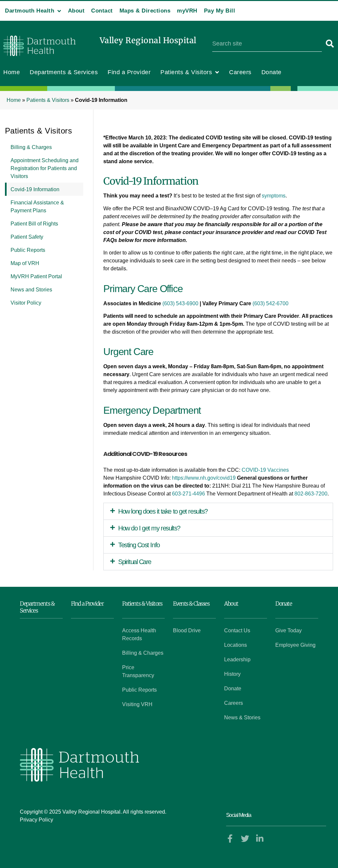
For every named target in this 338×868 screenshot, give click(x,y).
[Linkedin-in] (260, 838)
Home (11, 72)
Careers (240, 72)
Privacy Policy (36, 820)
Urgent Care (128, 351)
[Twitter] (245, 838)
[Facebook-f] (230, 838)
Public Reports (28, 250)
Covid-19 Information (35, 189)
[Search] (330, 44)
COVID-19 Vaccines (265, 470)
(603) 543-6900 (180, 303)
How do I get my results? (149, 528)
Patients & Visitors (186, 72)
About (76, 11)
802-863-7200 (310, 493)
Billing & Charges (31, 147)
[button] (218, 511)
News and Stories (31, 289)
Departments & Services (64, 72)
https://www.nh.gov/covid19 (204, 478)
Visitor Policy (26, 303)
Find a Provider (129, 72)
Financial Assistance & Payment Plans (37, 206)
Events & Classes (191, 603)
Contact (102, 11)
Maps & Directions (145, 11)
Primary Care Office (143, 288)
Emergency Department (152, 410)
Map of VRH (25, 263)
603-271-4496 (188, 493)
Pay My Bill (219, 11)
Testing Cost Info (139, 545)
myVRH (187, 11)
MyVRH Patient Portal (36, 276)
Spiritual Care (134, 561)
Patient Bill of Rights (34, 223)
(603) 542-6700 (270, 303)
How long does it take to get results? (163, 511)
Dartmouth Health (29, 11)
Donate (271, 72)
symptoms (274, 195)
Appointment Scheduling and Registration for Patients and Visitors (45, 168)
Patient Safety (27, 237)
